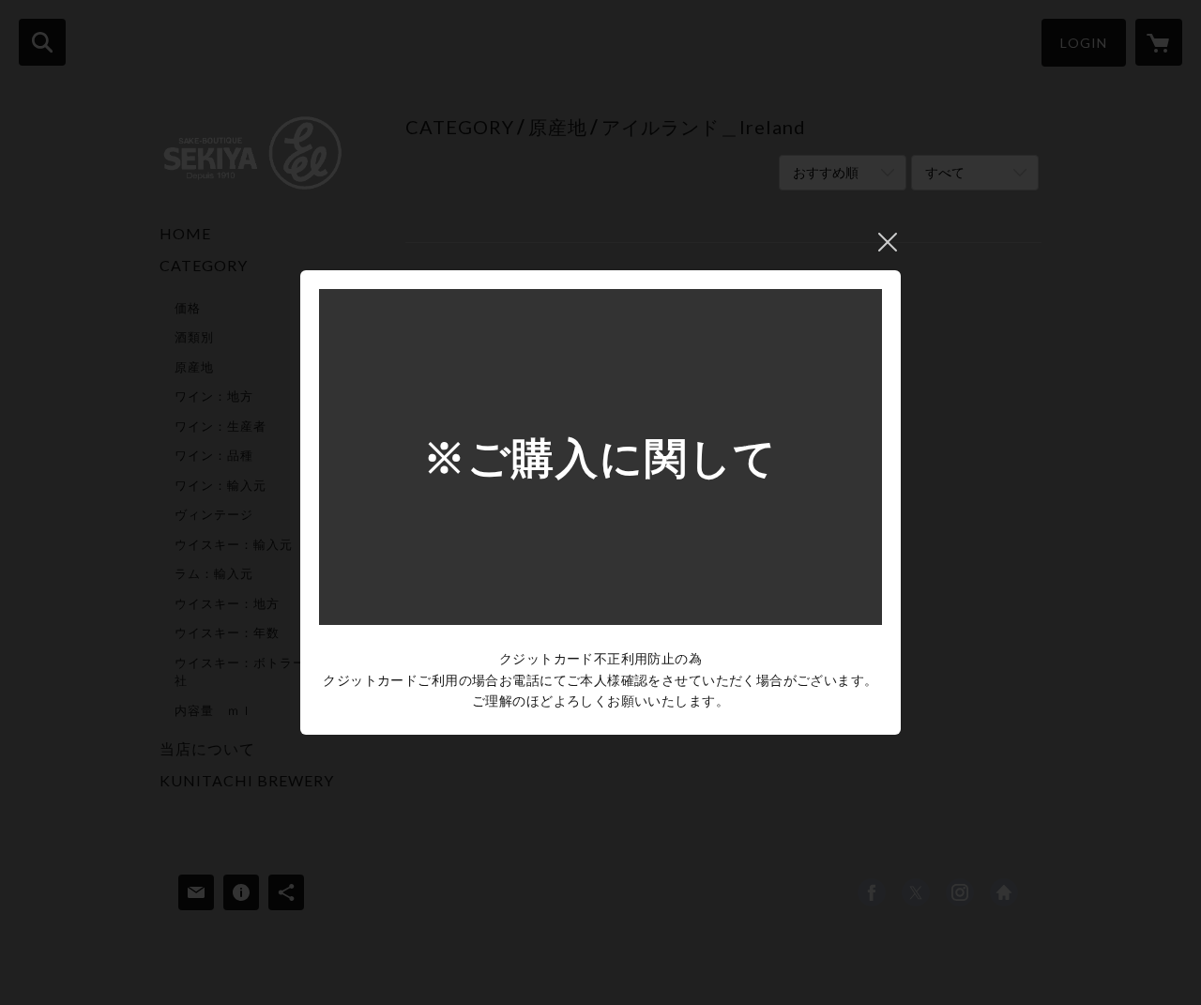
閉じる (887, 242)
